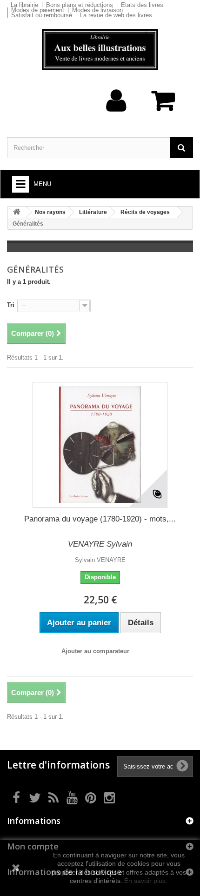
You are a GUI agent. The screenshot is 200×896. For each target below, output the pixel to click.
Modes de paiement (37, 10)
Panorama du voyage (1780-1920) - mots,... (100, 519)
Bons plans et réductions (79, 4)
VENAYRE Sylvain (100, 544)
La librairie (24, 4)
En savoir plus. (145, 880)
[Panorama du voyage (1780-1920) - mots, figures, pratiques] (100, 445)
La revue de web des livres (116, 15)
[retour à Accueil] (17, 212)
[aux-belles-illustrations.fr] (100, 49)
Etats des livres (142, 4)
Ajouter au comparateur (95, 651)
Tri (10, 304)
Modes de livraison (97, 10)
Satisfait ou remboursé (41, 15)
